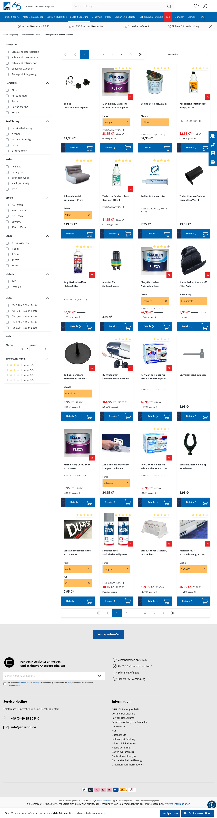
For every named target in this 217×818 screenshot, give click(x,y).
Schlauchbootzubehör (24, 63)
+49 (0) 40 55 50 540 (25, 718)
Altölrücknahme (121, 747)
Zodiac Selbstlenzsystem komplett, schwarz (115, 466)
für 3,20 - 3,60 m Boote (24, 305)
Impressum (118, 726)
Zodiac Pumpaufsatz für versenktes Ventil (193, 198)
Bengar (16, 112)
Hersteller (11, 82)
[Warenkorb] (212, 4)
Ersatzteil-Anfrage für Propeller (129, 722)
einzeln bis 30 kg (21, 139)
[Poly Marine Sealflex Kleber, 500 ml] (78, 261)
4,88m (15, 248)
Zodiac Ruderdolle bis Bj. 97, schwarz (193, 466)
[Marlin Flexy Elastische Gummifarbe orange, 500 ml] (116, 82)
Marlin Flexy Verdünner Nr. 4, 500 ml (77, 466)
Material (10, 274)
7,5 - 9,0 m (18, 204)
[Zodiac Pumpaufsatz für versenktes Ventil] (194, 175)
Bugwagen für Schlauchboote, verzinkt (115, 376)
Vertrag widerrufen (108, 634)
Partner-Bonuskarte (123, 717)
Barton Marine (20, 106)
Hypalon (16, 286)
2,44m (15, 254)
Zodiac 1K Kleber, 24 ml (153, 196)
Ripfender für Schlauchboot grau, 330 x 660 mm (193, 552)
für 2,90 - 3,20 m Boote (24, 322)
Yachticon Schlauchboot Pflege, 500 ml (193, 105)
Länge (8, 235)
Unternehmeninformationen (128, 764)
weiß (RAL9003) (20, 183)
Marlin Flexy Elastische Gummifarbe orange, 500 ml (116, 105)
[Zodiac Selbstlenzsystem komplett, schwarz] (116, 443)
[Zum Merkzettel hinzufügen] (63, 147)
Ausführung (12, 121)
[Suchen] (169, 6)
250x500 (16, 221)
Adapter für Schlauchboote (110, 284)
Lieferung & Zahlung (123, 739)
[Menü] (209, 17)
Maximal (37, 347)
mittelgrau (18, 172)
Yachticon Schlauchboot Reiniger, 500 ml (115, 198)
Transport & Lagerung (24, 74)
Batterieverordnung (123, 751)
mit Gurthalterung (22, 128)
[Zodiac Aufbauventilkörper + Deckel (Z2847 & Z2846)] (78, 82)
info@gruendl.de (23, 727)
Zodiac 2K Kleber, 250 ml (154, 103)
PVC (14, 281)
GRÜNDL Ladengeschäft (125, 709)
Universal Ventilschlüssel (193, 374)
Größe (9, 197)
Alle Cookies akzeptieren (198, 813)
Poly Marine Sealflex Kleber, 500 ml (75, 284)
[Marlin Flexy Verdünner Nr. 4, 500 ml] (78, 443)
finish (15, 145)
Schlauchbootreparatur (25, 57)
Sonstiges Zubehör (22, 68)
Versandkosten (103, 800)
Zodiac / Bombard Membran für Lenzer (75, 376)
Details (74, 147)
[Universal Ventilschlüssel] (194, 353)
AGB (69, 682)
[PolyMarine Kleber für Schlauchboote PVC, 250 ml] (155, 443)
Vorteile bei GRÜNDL (123, 713)
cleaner (16, 133)
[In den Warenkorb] (89, 147)
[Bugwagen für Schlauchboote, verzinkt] (116, 353)
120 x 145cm (19, 227)
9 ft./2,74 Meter (20, 243)
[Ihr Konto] (205, 6)
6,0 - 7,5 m (18, 216)
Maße (8, 298)
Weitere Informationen (177, 803)
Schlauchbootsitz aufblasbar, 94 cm (73, 198)
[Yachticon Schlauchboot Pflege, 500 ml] (194, 82)
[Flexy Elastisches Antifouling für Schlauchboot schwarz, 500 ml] (155, 261)
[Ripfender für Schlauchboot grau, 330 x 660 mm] (194, 529)
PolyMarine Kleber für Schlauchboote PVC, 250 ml (154, 466)
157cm (15, 259)
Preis (8, 336)
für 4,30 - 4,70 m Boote (24, 316)
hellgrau (16, 166)
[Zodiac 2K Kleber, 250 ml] (155, 82)
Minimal (14, 347)
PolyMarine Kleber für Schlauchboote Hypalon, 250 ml (154, 376)
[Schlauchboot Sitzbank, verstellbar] (155, 529)
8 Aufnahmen (19, 150)
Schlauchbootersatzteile (25, 51)
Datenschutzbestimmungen (29, 682)
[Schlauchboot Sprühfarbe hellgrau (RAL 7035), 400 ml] (116, 529)
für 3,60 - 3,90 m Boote (24, 310)
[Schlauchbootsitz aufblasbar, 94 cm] (78, 175)
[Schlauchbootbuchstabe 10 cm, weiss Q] (78, 529)
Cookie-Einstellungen (124, 756)
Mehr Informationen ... (96, 813)
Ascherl (16, 101)
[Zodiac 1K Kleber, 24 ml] (155, 175)
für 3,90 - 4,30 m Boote (24, 327)
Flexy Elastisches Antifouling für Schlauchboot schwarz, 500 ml (153, 284)
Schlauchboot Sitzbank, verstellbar (154, 552)
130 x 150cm (19, 210)
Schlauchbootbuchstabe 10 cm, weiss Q (77, 552)
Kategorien (11, 44)
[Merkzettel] (196, 6)
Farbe (8, 159)
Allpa (14, 90)
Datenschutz (119, 734)
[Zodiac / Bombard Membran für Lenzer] (78, 353)
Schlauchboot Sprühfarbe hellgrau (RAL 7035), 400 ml (116, 552)
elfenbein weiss (20, 177)
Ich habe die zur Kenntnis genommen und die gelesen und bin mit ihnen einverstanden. (50, 683)
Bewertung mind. (15, 358)
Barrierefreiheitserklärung (127, 760)
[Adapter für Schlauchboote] (116, 261)
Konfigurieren (170, 813)
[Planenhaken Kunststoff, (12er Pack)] (194, 261)
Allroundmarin (20, 95)
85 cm (15, 265)
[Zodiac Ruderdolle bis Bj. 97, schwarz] (194, 443)
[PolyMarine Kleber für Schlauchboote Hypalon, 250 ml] (155, 353)
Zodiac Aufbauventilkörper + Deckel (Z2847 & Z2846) (76, 105)
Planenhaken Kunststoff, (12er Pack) (193, 284)
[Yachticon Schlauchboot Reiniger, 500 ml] (116, 175)
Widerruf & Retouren (124, 743)
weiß (14, 189)
